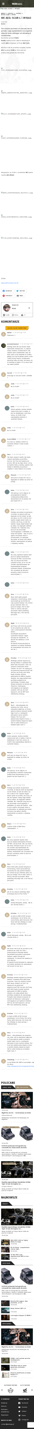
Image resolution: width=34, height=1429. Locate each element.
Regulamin (4, 1415)
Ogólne (18, 13)
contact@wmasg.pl (7, 1424)
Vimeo (23, 1415)
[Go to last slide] (2, 1390)
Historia (3, 1406)
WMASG (3, 13)
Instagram (25, 1419)
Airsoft (10, 13)
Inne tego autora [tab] (22, 1087)
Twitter (24, 1411)
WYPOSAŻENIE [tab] (7, 1323)
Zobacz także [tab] (7, 1087)
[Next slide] (32, 1390)
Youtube (24, 1407)
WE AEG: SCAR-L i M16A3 (8, 14)
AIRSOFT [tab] (5, 1204)
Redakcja (4, 1403)
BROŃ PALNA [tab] (6, 1263)
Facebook (24, 1403)
